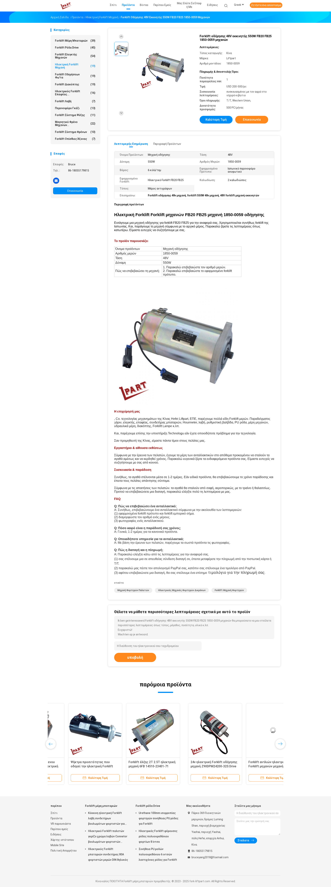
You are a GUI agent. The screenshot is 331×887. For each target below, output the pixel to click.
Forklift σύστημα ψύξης (75, 115)
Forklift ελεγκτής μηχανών (75, 56)
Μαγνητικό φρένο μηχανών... (75, 123)
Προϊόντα (56, 818)
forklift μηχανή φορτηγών (229, 590)
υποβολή (135, 657)
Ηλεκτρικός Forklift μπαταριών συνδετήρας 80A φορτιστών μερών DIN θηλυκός (108, 854)
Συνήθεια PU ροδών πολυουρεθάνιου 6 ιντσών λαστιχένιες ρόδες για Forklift (158, 854)
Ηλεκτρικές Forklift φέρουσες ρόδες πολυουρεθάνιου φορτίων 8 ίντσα (158, 836)
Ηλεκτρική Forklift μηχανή (75, 66)
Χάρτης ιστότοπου (62, 839)
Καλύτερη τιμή (216, 119)
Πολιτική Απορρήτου (64, 850)
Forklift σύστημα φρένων (75, 131)
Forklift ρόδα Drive (75, 47)
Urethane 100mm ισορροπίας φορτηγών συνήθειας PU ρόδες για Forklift (158, 818)
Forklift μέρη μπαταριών (75, 40)
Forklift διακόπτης (75, 84)
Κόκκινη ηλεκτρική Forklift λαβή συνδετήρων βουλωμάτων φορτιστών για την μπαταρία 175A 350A (106, 818)
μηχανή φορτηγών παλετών (133, 590)
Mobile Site (57, 845)
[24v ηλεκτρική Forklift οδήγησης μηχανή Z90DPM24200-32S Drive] (77, 730)
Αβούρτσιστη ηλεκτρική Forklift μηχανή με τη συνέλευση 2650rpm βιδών (251, 766)
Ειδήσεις (56, 834)
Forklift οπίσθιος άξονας (75, 138)
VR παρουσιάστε (61, 823)
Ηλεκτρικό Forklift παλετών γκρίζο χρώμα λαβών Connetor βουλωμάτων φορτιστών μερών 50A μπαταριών (107, 836)
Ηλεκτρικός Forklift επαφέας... (75, 93)
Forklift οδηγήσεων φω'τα (75, 76)
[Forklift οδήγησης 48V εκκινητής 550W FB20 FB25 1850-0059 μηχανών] (162, 67)
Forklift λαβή (75, 101)
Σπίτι (54, 813)
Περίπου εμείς (59, 829)
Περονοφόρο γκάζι (75, 108)
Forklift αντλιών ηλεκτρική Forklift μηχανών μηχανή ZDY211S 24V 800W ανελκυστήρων (135, 766)
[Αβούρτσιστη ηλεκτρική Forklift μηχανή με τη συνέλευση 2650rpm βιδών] (251, 730)
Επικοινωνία (75, 190)
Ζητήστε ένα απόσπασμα (266, 5)
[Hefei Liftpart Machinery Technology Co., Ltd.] (65, 5)
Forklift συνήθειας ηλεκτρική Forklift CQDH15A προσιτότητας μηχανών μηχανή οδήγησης (192, 766)
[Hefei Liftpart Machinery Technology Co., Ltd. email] (56, 180)
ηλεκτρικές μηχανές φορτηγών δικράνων (182, 590)
